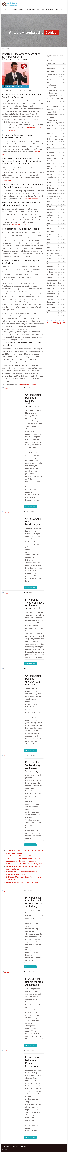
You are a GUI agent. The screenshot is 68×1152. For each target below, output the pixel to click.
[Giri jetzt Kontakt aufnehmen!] (11, 898)
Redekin (56, 174)
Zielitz (56, 204)
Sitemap (4, 1148)
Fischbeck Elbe (56, 200)
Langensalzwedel (56, 250)
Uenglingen (56, 307)
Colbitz (56, 215)
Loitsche (56, 172)
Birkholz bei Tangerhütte (56, 61)
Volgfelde (56, 299)
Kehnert (56, 82)
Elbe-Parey (56, 109)
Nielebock (56, 153)
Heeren (56, 182)
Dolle (56, 185)
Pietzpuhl (56, 237)
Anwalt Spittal (7, 180)
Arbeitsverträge (47, 9)
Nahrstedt (56, 275)
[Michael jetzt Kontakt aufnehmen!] (11, 1058)
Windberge (56, 177)
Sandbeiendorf (56, 106)
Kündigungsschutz (33, 9)
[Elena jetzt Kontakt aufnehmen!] (11, 600)
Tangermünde (56, 193)
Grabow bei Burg (56, 196)
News (21, 9)
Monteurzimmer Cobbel (27, 385)
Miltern (56, 212)
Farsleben (56, 226)
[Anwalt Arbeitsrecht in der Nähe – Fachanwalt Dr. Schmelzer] (10, 4)
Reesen (53, 150)
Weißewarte (56, 85)
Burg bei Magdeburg (56, 158)
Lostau (56, 264)
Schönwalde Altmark (56, 98)
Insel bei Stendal (56, 231)
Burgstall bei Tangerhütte (56, 129)
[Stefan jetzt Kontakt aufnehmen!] (11, 677)
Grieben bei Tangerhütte (56, 89)
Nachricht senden (30, 506)
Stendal (56, 267)
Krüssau (56, 229)
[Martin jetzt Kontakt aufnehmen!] (11, 980)
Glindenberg (56, 269)
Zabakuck (56, 302)
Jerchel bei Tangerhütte (56, 102)
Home (7, 9)
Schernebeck (56, 136)
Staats (56, 277)
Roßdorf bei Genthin (56, 296)
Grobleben (56, 161)
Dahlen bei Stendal (56, 207)
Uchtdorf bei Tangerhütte (56, 94)
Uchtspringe (56, 272)
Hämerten (56, 286)
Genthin (56, 234)
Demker (56, 125)
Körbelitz (56, 313)
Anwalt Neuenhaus (30, 199)
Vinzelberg (56, 288)
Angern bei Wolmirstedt (56, 113)
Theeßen (56, 245)
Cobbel (31, 388)
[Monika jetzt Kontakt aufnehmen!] (11, 519)
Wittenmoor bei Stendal (56, 240)
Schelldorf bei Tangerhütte (56, 118)
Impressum (60, 9)
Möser (56, 248)
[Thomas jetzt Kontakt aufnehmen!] (11, 763)
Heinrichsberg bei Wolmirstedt (56, 189)
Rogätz (56, 133)
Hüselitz (56, 142)
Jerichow (56, 163)
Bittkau (56, 79)
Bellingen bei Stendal (56, 139)
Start (3, 48)
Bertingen (56, 77)
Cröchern (56, 155)
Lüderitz (56, 144)
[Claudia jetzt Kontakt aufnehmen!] (11, 395)
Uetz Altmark (56, 66)
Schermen (56, 210)
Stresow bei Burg (56, 221)
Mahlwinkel (56, 71)
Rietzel (56, 180)
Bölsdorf (56, 147)
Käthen (56, 305)
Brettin (56, 261)
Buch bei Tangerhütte (56, 123)
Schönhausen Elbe (56, 283)
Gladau (56, 218)
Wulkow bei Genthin (56, 257)
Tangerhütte (56, 74)
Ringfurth (56, 69)
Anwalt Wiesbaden (34, 127)
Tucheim (56, 310)
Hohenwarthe (56, 253)
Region (14, 9)
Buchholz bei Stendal (56, 167)
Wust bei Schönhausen (56, 292)
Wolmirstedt (56, 280)
